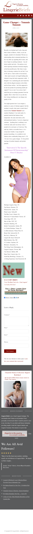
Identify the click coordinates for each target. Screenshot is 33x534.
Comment (7, 315)
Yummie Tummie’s (16, 111)
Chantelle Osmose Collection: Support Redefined (16, 491)
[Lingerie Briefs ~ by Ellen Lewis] (16, 6)
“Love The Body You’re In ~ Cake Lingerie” (15, 282)
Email (6, 335)
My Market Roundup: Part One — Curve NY (15, 494)
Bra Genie (6, 467)
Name (6, 327)
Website (6, 342)
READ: (11, 280)
